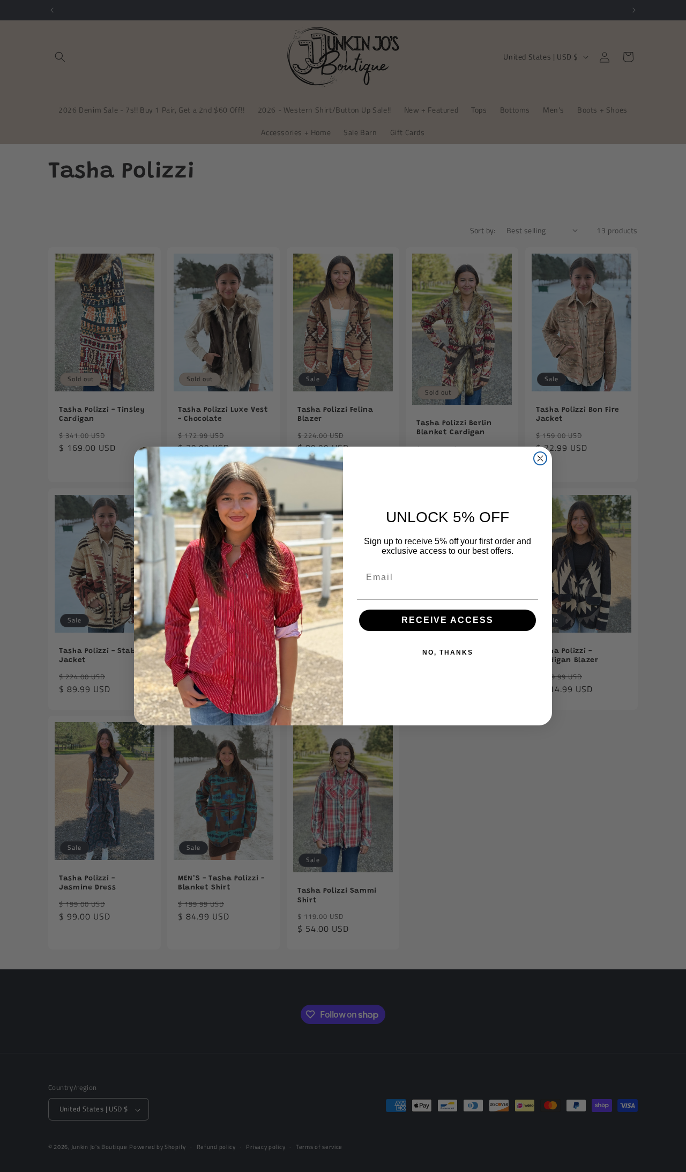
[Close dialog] (540, 458)
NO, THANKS (447, 652)
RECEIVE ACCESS (447, 620)
